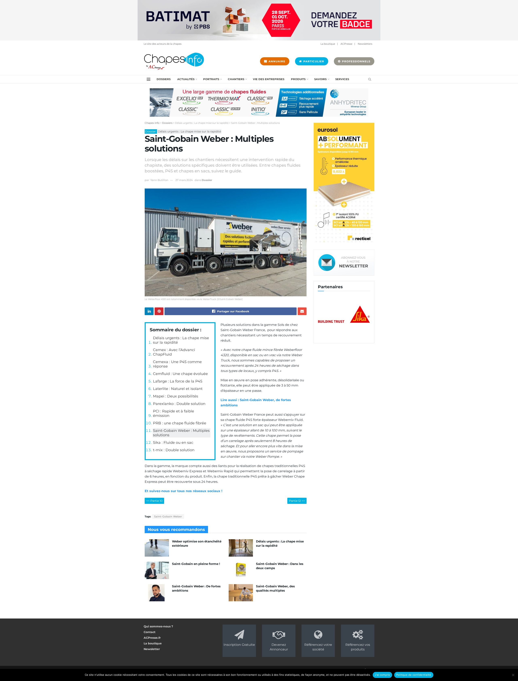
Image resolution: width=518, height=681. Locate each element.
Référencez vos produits (357, 647)
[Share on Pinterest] (159, 311)
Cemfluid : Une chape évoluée (180, 374)
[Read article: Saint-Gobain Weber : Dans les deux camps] (241, 570)
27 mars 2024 (184, 180)
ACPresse (346, 43)
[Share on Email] (302, 311)
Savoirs (320, 79)
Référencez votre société (318, 647)
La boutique (328, 43)
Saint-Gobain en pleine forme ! (196, 564)
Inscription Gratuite (239, 645)
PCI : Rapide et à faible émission (173, 413)
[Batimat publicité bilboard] (259, 20)
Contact (149, 632)
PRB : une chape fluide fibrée (179, 423)
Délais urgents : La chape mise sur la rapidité (181, 340)
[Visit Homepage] (174, 61)
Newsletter (152, 649)
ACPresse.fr (152, 638)
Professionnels (355, 61)
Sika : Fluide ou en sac (173, 442)
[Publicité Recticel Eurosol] (344, 183)
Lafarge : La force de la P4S (177, 381)
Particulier (313, 61)
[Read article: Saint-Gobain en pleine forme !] (157, 570)
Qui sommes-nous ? (158, 626)
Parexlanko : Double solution (179, 403)
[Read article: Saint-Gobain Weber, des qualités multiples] (241, 593)
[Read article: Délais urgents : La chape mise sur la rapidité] (241, 548)
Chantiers (236, 79)
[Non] (513, 675)
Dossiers (164, 79)
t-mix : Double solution (173, 450)
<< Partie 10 (154, 501)
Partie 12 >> (297, 501)
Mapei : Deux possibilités (175, 396)
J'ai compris (382, 674)
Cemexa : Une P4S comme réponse (177, 364)
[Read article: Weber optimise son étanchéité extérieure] (157, 548)
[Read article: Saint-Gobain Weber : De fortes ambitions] (157, 593)
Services (342, 79)
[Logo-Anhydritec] (347, 314)
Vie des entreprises (268, 79)
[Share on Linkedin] (149, 311)
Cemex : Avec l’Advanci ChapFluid (174, 352)
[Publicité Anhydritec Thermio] (259, 102)
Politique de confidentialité (413, 674)
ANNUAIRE (276, 61)
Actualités (185, 79)
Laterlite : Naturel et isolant (178, 389)
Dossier (207, 180)
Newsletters (365, 43)
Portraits (211, 79)
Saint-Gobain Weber (168, 516)
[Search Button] (369, 79)
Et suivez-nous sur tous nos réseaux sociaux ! (184, 491)
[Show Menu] (148, 79)
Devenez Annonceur (279, 647)
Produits (298, 79)
